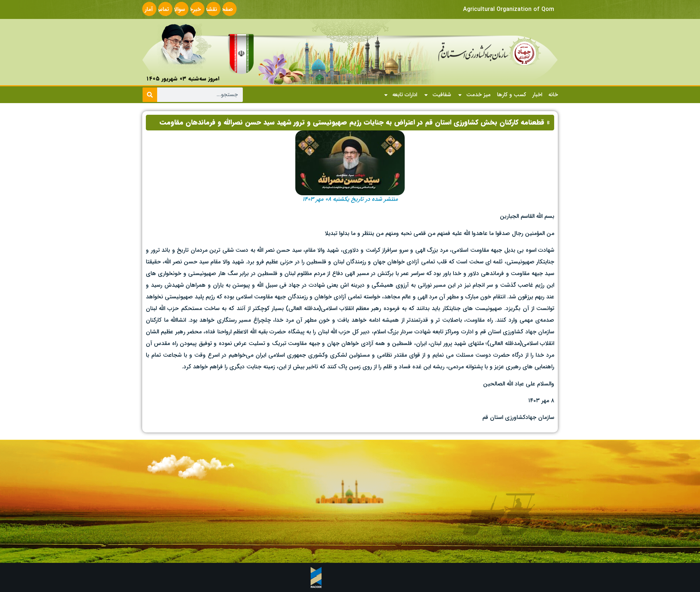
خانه (553, 94)
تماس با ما (162, 14)
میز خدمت (478, 94)
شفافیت (441, 94)
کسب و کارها (511, 94)
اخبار (537, 94)
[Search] (150, 94)
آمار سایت (146, 14)
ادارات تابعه (404, 94)
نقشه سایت (210, 14)
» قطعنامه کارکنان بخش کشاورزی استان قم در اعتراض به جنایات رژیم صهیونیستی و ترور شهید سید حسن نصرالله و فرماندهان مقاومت (355, 122)
